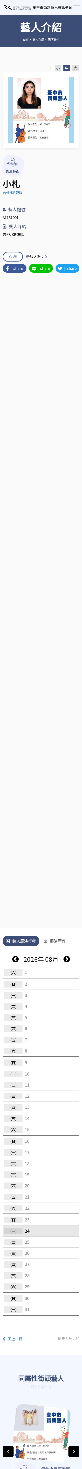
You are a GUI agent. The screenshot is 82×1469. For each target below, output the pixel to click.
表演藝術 (53, 39)
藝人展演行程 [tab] (24, 941)
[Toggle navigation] (76, 7)
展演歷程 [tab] (58, 941)
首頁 (26, 39)
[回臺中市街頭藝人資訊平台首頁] (38, 7)
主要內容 (8, 6)
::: (2, 23)
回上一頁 (15, 1338)
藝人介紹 (38, 39)
